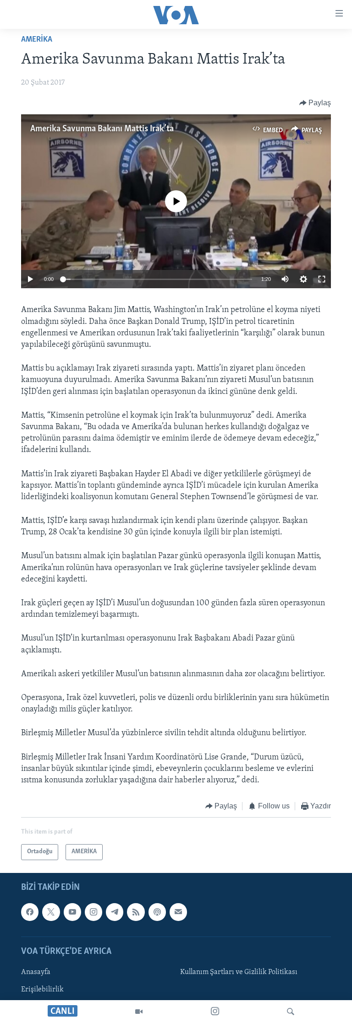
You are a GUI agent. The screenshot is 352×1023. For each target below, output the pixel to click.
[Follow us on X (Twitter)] (51, 912)
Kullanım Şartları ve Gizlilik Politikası (238, 972)
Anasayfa (35, 972)
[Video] (139, 1011)
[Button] (315, 103)
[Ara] (290, 1011)
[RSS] (135, 912)
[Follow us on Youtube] (72, 912)
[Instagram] (215, 1011)
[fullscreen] (322, 279)
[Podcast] (157, 912)
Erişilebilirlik (42, 989)
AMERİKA (36, 40)
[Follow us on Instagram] (93, 912)
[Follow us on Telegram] (114, 912)
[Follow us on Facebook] (29, 912)
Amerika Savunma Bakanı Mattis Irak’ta (102, 129)
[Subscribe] (178, 912)
